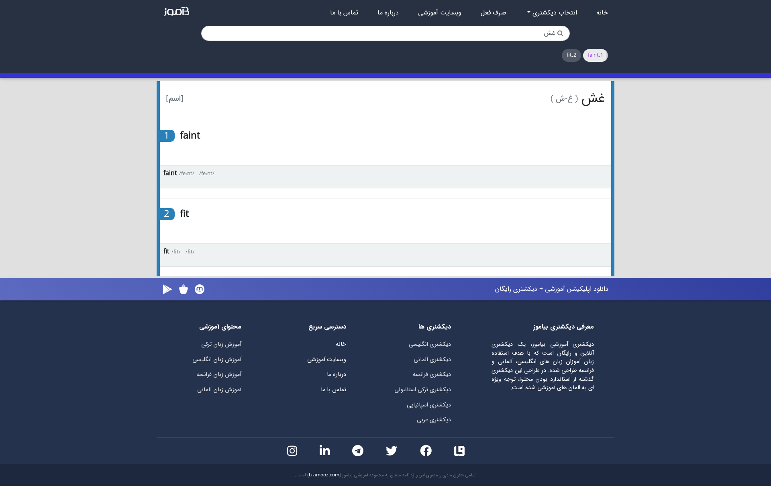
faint (170, 173)
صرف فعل (493, 13)
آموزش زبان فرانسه (218, 374)
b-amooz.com (324, 475)
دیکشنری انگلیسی (430, 344)
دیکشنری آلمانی (432, 359)
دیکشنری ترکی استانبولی (422, 389)
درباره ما (388, 13)
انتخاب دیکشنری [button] (553, 13)
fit (166, 252)
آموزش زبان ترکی (221, 344)
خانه (602, 13)
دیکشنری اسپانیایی (429, 405)
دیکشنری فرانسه (432, 374)
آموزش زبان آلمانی (219, 389)
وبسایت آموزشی (439, 13)
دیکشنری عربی (434, 420)
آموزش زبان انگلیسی (216, 359)
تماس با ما (344, 13)
